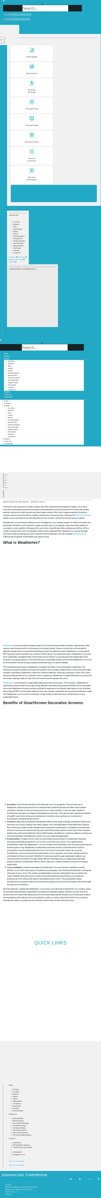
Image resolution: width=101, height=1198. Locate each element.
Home (6, 401)
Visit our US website (16, 1165)
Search (19, 9)
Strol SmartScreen (83, 515)
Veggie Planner (13, 382)
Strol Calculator (13, 380)
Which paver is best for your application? (33, 190)
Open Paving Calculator (25, 195)
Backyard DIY (12, 375)
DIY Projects (13, 276)
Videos (10, 371)
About (6, 359)
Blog (9, 366)
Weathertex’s (8, 683)
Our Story (11, 361)
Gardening (12, 291)
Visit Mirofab (8, 397)
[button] (42, 4)
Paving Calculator (14, 378)
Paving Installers (13, 373)
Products (7, 403)
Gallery (10, 368)
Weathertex (79, 534)
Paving (11, 311)
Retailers (11, 364)
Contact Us (11, 436)
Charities (11, 387)
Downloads (12, 385)
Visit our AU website (16, 1161)
